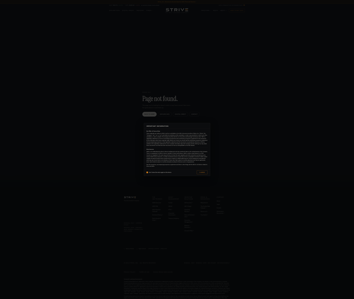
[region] (177, 149)
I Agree (202, 172)
